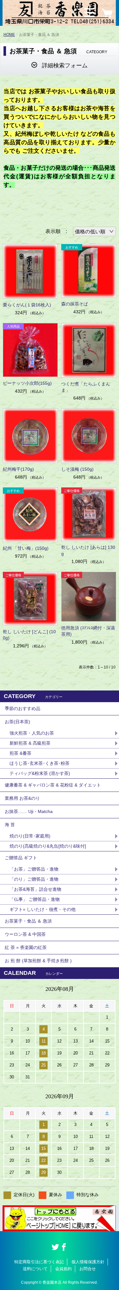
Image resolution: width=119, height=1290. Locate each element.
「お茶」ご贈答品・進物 (34, 869)
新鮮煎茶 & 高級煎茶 (30, 743)
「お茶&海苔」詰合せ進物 (35, 889)
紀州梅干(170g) (18, 469)
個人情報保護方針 (87, 1261)
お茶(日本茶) (17, 721)
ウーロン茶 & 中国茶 (25, 934)
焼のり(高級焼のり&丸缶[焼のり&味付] (48, 846)
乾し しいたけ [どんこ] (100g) (29, 634)
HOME (9, 34)
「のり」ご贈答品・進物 (34, 879)
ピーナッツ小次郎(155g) (27, 383)
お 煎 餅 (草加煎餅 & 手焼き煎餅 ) (38, 960)
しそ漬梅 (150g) (77, 469)
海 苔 (10, 824)
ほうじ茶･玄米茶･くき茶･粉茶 (39, 763)
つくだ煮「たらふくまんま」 (85, 387)
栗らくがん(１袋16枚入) (27, 304)
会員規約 (63, 1268)
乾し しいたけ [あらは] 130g (88, 550)
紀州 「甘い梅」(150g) (26, 548)
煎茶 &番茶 (20, 753)
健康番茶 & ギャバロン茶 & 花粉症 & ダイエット (53, 784)
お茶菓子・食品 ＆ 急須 (28, 920)
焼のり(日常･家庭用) (30, 835)
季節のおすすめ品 (22, 708)
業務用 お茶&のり (22, 798)
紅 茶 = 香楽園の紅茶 (26, 947)
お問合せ (87, 1268)
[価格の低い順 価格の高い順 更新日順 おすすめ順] (94, 231)
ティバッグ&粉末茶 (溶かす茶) (40, 773)
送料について (35, 1268)
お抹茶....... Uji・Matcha (29, 811)
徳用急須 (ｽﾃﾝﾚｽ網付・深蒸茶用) (88, 631)
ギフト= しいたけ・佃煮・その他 (43, 909)
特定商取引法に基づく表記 (39, 1261)
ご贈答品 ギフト (21, 857)
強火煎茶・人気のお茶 (32, 733)
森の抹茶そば (74, 303)
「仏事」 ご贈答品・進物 (35, 899)
